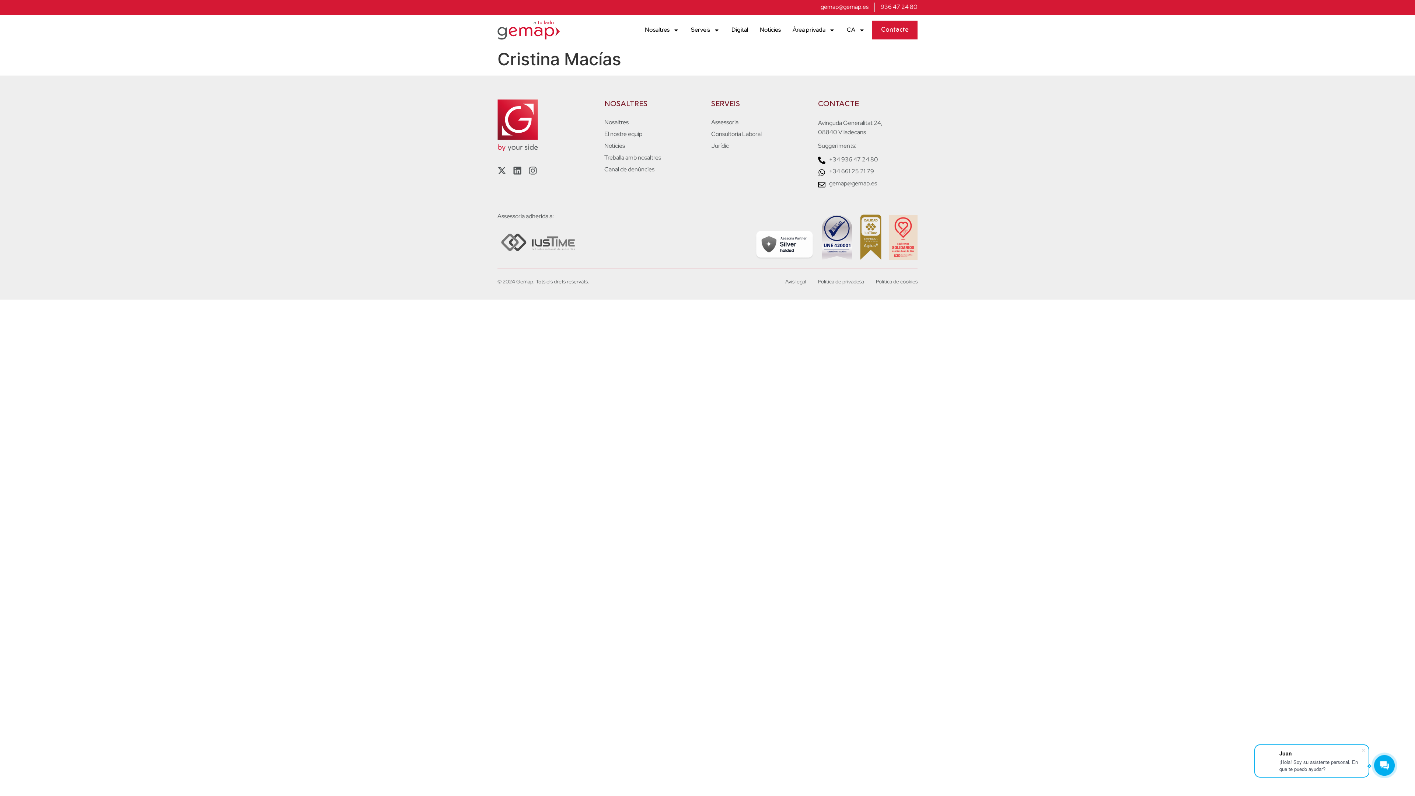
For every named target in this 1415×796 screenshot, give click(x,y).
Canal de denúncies (629, 169)
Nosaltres (657, 30)
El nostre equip (623, 134)
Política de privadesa (841, 281)
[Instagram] (532, 170)
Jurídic (720, 146)
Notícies (770, 30)
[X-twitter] (501, 170)
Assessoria (724, 122)
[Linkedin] (517, 170)
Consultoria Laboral (736, 134)
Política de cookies (897, 281)
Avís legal (795, 281)
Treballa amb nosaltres (632, 157)
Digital (739, 30)
